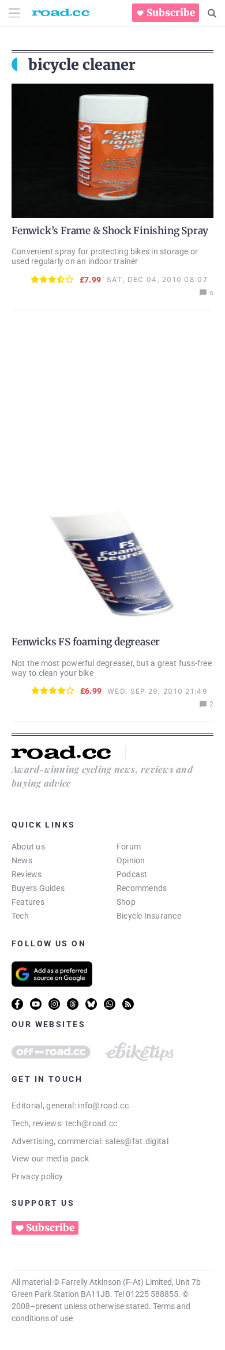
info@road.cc (103, 1105)
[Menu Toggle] (14, 13)
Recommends (142, 888)
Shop (126, 902)
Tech (20, 915)
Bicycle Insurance (149, 915)
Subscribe (171, 12)
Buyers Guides (38, 888)
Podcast (132, 874)
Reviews (27, 874)
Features (28, 902)
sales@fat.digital (136, 1141)
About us (28, 846)
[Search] (212, 13)
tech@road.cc (91, 1123)
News (22, 860)
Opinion (131, 860)
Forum (129, 846)
